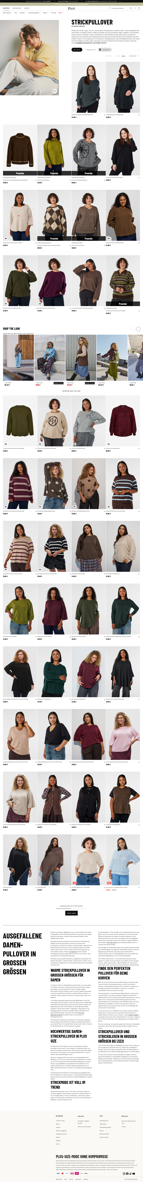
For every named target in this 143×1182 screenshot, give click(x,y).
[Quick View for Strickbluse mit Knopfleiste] (105, 574)
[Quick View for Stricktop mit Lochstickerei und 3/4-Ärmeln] (139, 888)
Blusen (58, 1124)
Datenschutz (59, 1179)
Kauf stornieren (104, 1137)
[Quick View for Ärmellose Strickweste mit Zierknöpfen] (70, 825)
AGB (65, 1179)
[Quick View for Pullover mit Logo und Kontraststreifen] (70, 449)
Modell (123, 56)
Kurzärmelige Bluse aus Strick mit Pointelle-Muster (15, 762)
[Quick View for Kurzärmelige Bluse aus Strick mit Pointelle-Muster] (36, 762)
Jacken (58, 1127)
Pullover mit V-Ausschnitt (78, 245)
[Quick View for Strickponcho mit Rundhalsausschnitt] (139, 699)
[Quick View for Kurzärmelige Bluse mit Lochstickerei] (105, 888)
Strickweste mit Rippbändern (113, 824)
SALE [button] (60, 13)
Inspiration (17, 8)
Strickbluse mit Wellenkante (44, 699)
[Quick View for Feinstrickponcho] (36, 888)
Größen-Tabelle (133, 1015)
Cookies (71, 1179)
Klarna (102, 1130)
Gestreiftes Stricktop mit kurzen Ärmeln (115, 511)
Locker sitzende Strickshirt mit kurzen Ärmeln (83, 762)
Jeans (57, 1144)
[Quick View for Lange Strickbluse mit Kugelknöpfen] (139, 115)
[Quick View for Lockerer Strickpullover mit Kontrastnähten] (105, 308)
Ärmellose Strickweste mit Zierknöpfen (46, 824)
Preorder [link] (53, 13)
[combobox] (118, 8)
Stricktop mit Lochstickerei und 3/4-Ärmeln (116, 887)
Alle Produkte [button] (7, 13)
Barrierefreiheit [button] (104, 1134)
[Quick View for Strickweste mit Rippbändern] (139, 825)
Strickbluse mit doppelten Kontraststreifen (13, 511)
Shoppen (6, 8)
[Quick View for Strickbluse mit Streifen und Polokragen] (139, 311)
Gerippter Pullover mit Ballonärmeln (115, 242)
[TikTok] (130, 1173)
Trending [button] (21, 13)
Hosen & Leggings (61, 1130)
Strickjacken (73, 951)
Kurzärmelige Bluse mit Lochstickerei (81, 887)
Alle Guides (103, 1124)
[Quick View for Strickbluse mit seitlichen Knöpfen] (139, 178)
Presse (124, 1126)
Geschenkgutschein (105, 1127)
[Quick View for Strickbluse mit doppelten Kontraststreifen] (36, 511)
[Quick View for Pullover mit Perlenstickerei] (105, 449)
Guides (26, 8)
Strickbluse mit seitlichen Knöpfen (114, 177)
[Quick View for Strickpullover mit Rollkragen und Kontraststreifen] (36, 180)
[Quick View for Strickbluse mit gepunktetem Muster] (70, 511)
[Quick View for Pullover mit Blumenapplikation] (105, 180)
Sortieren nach (132, 56)
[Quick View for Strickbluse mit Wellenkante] (70, 699)
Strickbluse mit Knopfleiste (78, 573)
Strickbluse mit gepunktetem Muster (46, 511)
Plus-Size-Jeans (112, 942)
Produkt (118, 56)
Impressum (78, 1179)
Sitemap (86, 1179)
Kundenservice (104, 1120)
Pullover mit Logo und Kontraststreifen (46, 448)
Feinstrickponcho (7, 887)
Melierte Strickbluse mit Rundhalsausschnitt (82, 114)
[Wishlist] (103, 64)
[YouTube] (133, 1173)
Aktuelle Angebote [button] (33, 13)
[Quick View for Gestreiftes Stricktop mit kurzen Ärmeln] (139, 511)
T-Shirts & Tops (60, 1120)
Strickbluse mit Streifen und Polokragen (115, 310)
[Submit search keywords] (110, 8)
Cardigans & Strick (61, 1134)
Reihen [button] (45, 13)
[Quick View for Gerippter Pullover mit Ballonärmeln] (139, 243)
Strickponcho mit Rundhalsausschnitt (115, 699)
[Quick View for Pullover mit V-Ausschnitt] (105, 246)
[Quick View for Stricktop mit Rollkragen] (70, 180)
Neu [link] (16, 13)
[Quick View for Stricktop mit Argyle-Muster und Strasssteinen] (70, 246)
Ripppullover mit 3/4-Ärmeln (44, 636)
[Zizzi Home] (71, 8)
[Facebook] (127, 1173)
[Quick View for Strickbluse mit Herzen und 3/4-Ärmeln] (36, 243)
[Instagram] (124, 1173)
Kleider (58, 1137)
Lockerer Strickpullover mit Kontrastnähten (82, 308)
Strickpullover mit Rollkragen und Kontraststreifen (15, 180)
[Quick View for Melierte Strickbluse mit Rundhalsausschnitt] (105, 115)
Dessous (58, 1140)
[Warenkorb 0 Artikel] (139, 8)
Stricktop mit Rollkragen (43, 180)
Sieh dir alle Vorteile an (84, 1126)
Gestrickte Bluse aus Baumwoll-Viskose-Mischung (118, 636)
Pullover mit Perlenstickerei (78, 448)
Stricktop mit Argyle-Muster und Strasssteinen (48, 245)
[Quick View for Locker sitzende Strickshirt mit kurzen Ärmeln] (105, 762)
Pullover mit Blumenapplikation (79, 180)
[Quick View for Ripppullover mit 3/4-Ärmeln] (70, 637)
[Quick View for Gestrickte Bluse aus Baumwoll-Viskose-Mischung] (139, 637)
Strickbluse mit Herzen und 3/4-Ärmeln (12, 242)
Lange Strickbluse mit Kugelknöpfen (114, 114)
